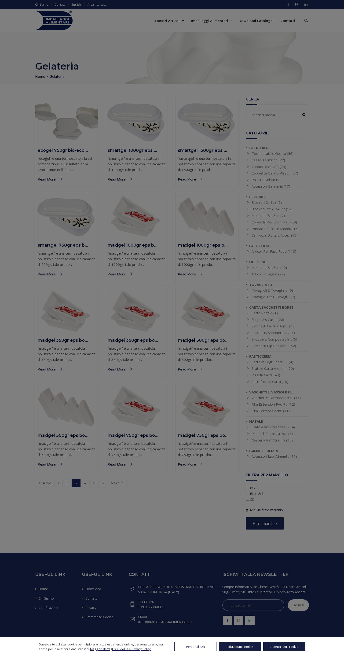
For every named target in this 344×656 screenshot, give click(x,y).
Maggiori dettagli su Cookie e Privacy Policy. (120, 649)
